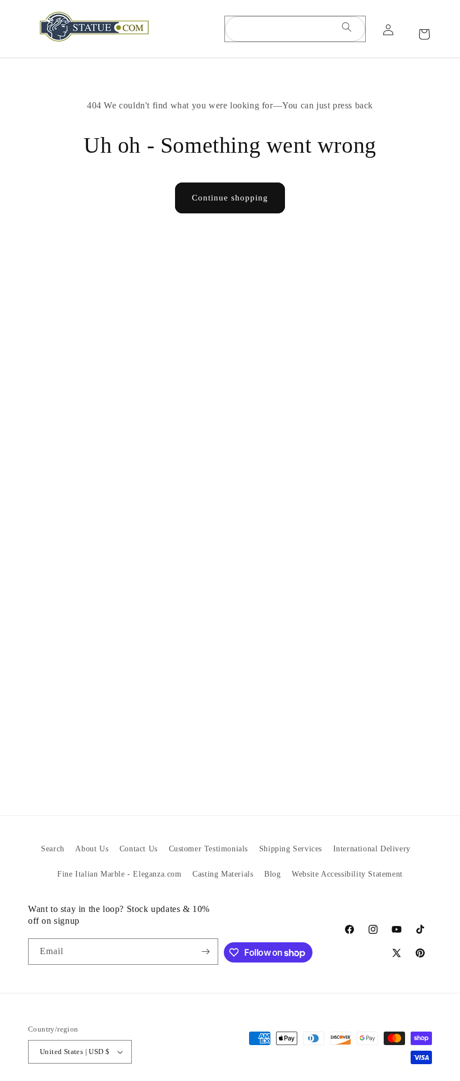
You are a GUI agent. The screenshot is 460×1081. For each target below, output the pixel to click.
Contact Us (138, 849)
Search (53, 849)
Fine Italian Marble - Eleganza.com (119, 874)
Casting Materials (222, 874)
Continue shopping (230, 197)
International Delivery (372, 849)
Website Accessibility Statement (347, 874)
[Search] (346, 28)
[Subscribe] (205, 951)
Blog (272, 874)
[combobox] (295, 29)
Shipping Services (290, 849)
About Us (91, 849)
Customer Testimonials (209, 849)
